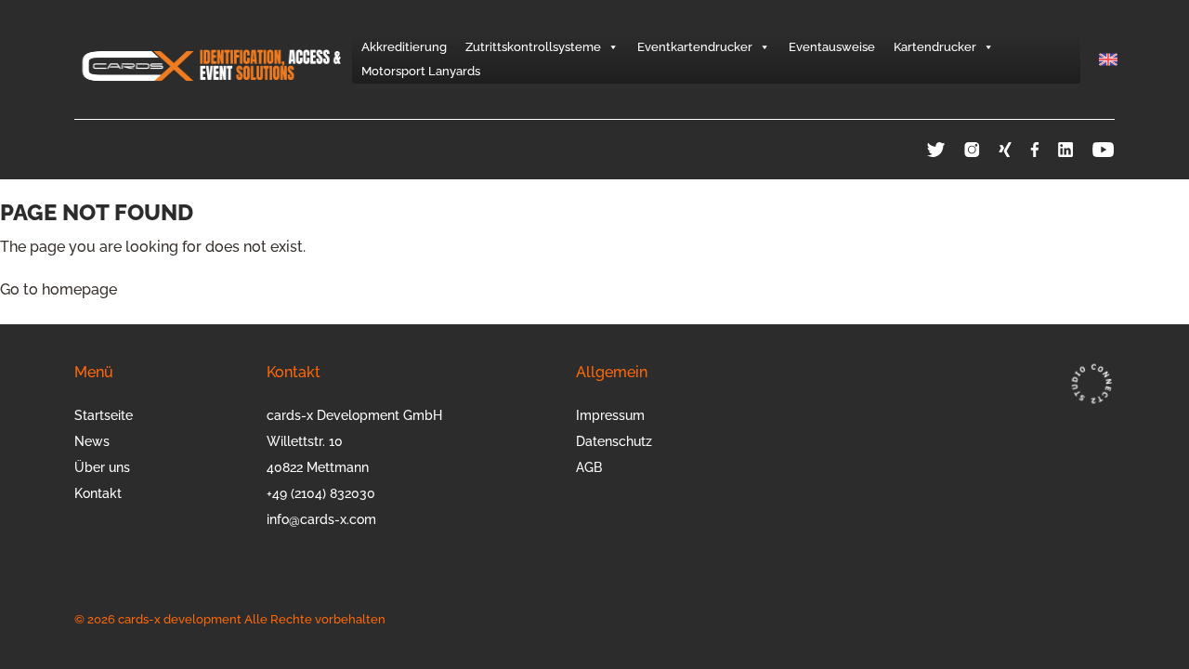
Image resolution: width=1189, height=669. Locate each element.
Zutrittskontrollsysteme (533, 47)
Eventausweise (832, 47)
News (92, 441)
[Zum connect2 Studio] (1091, 383)
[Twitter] (945, 149)
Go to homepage (58, 289)
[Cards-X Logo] (213, 59)
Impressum (610, 415)
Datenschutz (614, 441)
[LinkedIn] (1075, 149)
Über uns (102, 467)
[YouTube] (1103, 149)
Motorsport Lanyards (420, 71)
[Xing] (1014, 149)
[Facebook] (1044, 149)
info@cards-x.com (321, 519)
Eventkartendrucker (694, 47)
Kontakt (98, 493)
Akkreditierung (404, 47)
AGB (589, 467)
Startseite (103, 415)
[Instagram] (981, 149)
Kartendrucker (935, 47)
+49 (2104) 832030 (321, 493)
